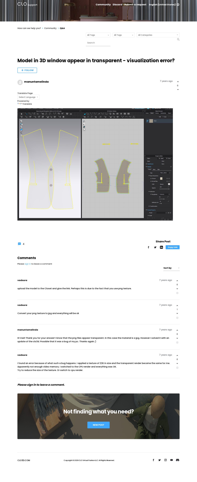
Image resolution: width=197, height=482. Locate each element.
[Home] (27, 4)
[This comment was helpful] (177, 281)
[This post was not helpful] (178, 89)
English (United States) (162, 4)
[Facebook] (148, 248)
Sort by (167, 268)
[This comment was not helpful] (177, 289)
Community (103, 4)
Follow (29, 70)
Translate (27, 103)
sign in (28, 263)
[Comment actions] (177, 293)
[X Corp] (155, 248)
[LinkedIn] (161, 248)
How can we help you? (29, 28)
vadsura (22, 280)
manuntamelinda (36, 82)
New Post (98, 424)
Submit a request (135, 4)
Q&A (62, 28)
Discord (117, 4)
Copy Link (173, 247)
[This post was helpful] (178, 82)
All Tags (91, 35)
